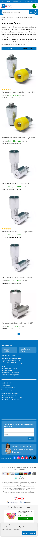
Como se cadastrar (7, 377)
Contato (4, 366)
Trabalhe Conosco (21, 446)
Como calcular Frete (7, 370)
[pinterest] (26, 458)
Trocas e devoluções (8, 390)
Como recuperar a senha (9, 368)
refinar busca (10, 48)
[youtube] (22, 458)
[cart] (34, 6)
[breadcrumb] (3, 17)
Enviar (31, 438)
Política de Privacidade (12, 529)
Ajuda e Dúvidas (7, 350)
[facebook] (14, 458)
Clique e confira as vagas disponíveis (22, 451)
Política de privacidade (8, 388)
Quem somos (6, 386)
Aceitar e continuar (29, 533)
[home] (6, 6)
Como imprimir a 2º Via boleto (10, 372)
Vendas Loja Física (25, 350)
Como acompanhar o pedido (10, 375)
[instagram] (18, 458)
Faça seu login (31, 1)
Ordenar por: (27, 49)
